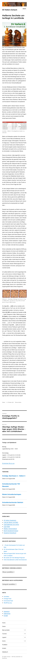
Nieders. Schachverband (10, 529)
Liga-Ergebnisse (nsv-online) (11, 524)
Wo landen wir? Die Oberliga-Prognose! (14, 557)
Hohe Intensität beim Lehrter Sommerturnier (15, 560)
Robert (3, 402)
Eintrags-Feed (7, 598)
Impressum (7, 611)
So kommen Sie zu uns (8, 463)
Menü (24, 8)
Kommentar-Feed (8, 601)
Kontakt (6, 615)
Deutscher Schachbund (10, 533)
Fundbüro (4, 644)
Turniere (4, 634)
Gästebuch (5, 652)
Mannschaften (18, 402)
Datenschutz (7, 613)
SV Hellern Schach (9, 9)
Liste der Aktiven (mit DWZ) (11, 522)
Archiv (4, 641)
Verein (4, 626)
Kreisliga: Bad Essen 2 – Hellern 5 (13, 476)
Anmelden (6, 596)
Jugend (4, 637)
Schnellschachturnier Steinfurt (12, 502)
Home (3, 623)
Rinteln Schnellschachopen (11, 494)
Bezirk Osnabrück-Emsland (11, 531)
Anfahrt (4, 648)
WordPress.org (8, 603)
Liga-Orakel (7, 526)
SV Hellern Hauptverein (10, 520)
